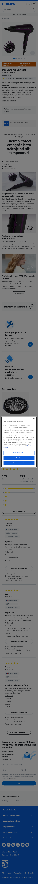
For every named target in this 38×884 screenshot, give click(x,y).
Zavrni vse (18, 458)
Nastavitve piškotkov (18, 453)
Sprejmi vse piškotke (18, 463)
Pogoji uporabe (13, 447)
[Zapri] (33, 419)
